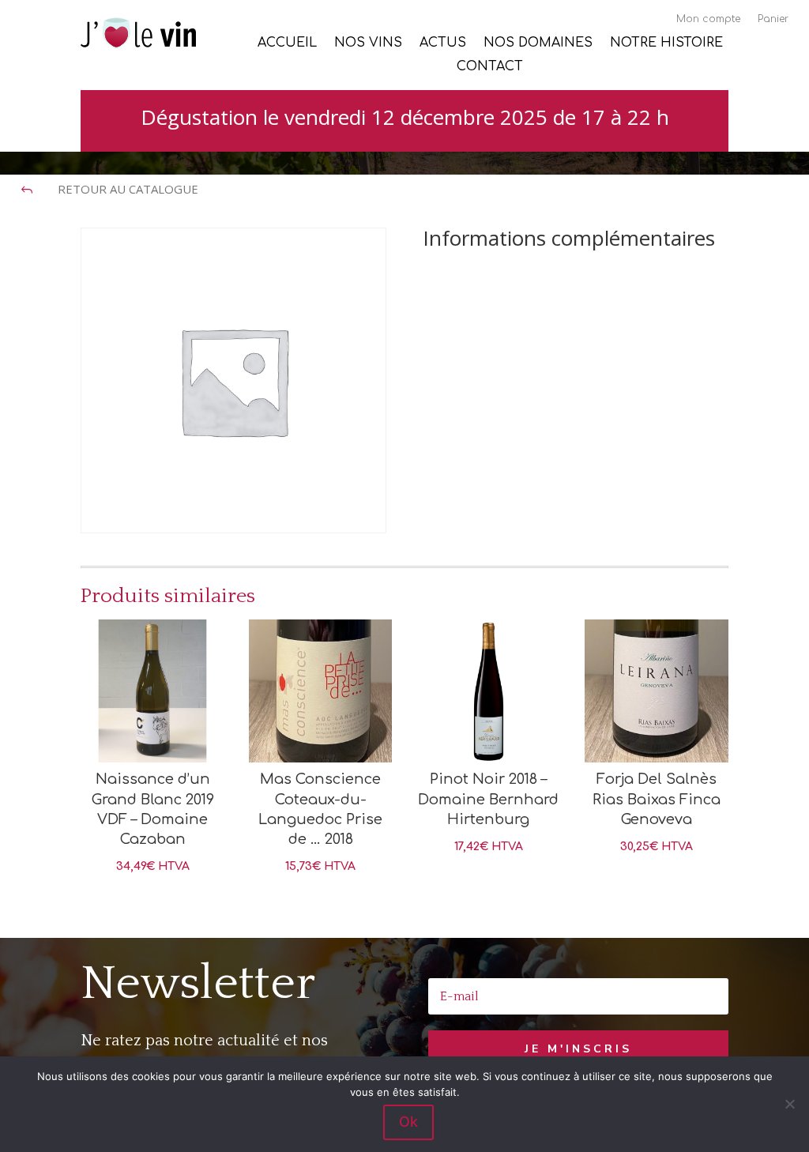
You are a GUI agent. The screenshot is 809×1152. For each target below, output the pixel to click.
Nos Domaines (538, 43)
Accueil (287, 43)
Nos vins (368, 43)
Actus (443, 43)
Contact (490, 67)
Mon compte (708, 18)
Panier (773, 18)
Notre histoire (666, 43)
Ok (408, 1121)
